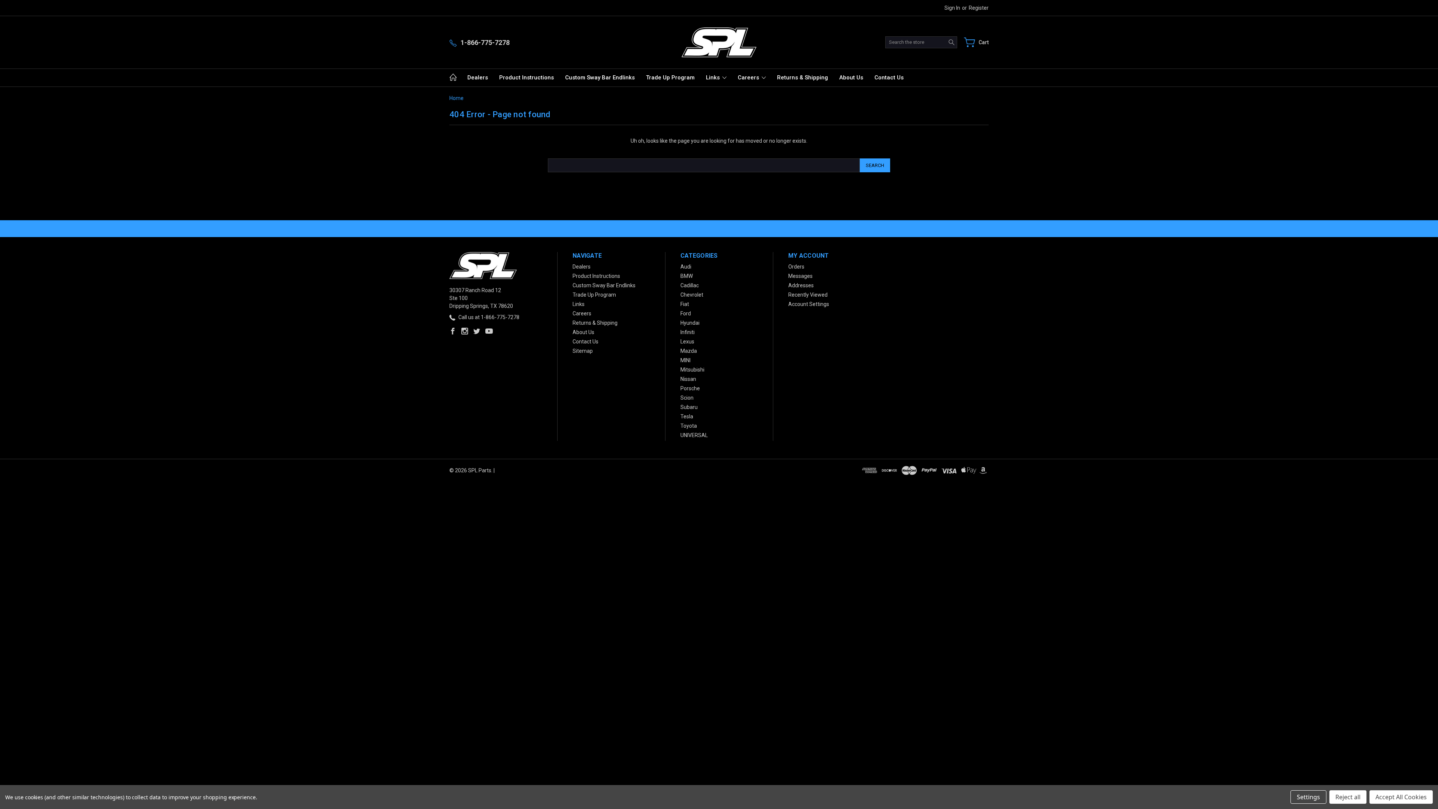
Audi (685, 267)
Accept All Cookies (1401, 797)
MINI (685, 360)
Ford (685, 313)
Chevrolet (691, 295)
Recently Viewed (808, 295)
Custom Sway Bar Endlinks (600, 77)
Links (713, 77)
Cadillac (689, 285)
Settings (1308, 797)
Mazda (688, 351)
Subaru (689, 407)
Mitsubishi (692, 370)
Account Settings (808, 304)
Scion (687, 398)
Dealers (477, 77)
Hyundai (690, 323)
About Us (851, 77)
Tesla (686, 416)
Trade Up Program (670, 77)
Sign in (952, 8)
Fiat (684, 304)
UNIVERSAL (694, 435)
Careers (749, 77)
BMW (686, 276)
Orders (796, 267)
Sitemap (583, 351)
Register (979, 8)
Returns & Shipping (802, 77)
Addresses (801, 285)
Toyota (688, 426)
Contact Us (889, 77)
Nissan (688, 379)
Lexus (687, 342)
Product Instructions (526, 77)
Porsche (690, 388)
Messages (800, 276)
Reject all (1347, 797)
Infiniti (687, 332)
